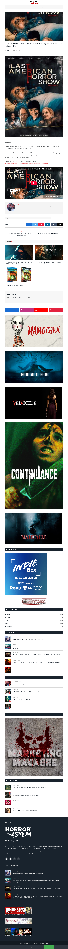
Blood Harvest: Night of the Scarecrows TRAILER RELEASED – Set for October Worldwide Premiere (35, 670)
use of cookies (39, 947)
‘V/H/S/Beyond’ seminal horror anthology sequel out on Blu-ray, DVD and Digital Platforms (19, 284)
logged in (17, 297)
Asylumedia (45, 943)
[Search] (61, 3)
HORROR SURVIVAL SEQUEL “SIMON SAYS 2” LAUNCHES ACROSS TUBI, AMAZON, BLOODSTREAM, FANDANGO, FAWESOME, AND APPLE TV (37, 663)
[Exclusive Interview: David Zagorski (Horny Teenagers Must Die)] (8, 802)
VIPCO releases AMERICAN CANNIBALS (48, 233)
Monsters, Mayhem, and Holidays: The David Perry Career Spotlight (28, 639)
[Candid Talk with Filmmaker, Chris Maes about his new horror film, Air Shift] (8, 787)
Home (8, 7)
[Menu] (7, 3)
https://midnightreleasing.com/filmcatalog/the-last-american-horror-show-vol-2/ (27, 163)
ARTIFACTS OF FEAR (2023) (19, 684)
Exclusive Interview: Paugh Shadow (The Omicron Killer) (26, 795)
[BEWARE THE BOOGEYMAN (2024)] (8, 699)
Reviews (7, 623)
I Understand (49, 947)
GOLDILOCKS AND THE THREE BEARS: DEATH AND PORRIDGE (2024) (30, 707)
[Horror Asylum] (34, 2)
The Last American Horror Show (19, 218)
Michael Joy (9, 50)
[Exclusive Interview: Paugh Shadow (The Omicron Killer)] (8, 795)
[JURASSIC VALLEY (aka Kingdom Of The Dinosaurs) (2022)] (8, 691)
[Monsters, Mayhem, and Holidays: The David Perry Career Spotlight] (8, 639)
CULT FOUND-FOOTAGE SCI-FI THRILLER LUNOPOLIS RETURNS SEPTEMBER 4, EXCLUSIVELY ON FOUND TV (37, 647)
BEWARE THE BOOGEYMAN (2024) (21, 699)
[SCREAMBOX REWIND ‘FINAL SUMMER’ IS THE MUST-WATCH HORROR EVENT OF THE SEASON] (8, 654)
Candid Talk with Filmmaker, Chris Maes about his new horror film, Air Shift (30, 787)
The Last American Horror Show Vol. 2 (40, 218)
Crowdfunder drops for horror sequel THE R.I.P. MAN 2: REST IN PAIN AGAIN (19, 263)
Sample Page (14, 7)
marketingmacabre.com (54, 207)
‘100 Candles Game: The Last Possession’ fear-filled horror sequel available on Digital (48, 263)
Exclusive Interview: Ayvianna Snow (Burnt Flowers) (25, 810)
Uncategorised (8, 626)
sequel (7, 218)
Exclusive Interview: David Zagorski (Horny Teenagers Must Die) (27, 803)
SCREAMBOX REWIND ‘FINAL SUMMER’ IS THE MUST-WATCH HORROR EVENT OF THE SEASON (36, 654)
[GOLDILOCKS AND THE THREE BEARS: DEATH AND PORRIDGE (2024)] (8, 706)
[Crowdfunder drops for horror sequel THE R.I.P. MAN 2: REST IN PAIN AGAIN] (19, 252)
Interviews (7, 617)
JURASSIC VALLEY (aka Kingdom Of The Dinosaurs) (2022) (26, 691)
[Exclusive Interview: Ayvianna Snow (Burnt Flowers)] (8, 810)
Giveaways (7, 614)
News (19, 7)
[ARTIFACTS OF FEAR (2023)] (8, 683)
